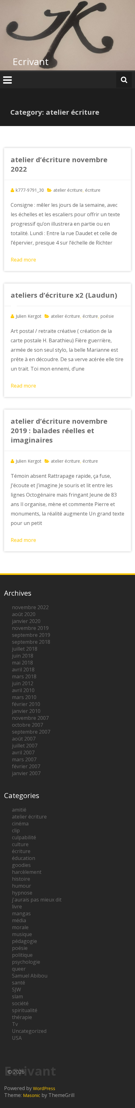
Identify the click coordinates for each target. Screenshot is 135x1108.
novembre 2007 (30, 717)
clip (16, 830)
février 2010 (26, 704)
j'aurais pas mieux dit (37, 899)
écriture (92, 190)
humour (21, 885)
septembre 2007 (31, 731)
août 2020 (23, 614)
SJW (16, 989)
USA (17, 1037)
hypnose (22, 892)
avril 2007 (23, 752)
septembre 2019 (31, 634)
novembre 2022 (30, 607)
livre (17, 906)
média (19, 920)
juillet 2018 (24, 648)
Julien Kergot (28, 316)
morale (20, 927)
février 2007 (26, 766)
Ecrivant (31, 61)
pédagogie (24, 941)
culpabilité (24, 837)
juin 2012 (22, 683)
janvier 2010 (26, 711)
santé (18, 982)
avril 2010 (23, 690)
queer (19, 968)
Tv (15, 1024)
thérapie (22, 1017)
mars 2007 (24, 759)
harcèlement (26, 871)
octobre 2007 (27, 724)
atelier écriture (68, 190)
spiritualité (24, 1010)
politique (22, 954)
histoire (21, 878)
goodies (21, 865)
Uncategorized (29, 1031)
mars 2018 (24, 676)
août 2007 (23, 738)
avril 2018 (23, 669)
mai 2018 (22, 662)
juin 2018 (22, 655)
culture (20, 844)
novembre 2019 (30, 628)
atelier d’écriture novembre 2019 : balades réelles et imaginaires (59, 430)
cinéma (20, 823)
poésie (107, 316)
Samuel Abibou (29, 975)
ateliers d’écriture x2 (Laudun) (64, 295)
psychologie (26, 961)
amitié (19, 809)
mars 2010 (24, 697)
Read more (23, 259)
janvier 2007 (26, 773)
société (20, 1003)
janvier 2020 (26, 621)
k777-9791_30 (30, 190)
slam (17, 996)
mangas (21, 913)
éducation (23, 858)
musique (22, 934)
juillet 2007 (24, 745)
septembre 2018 (31, 641)
